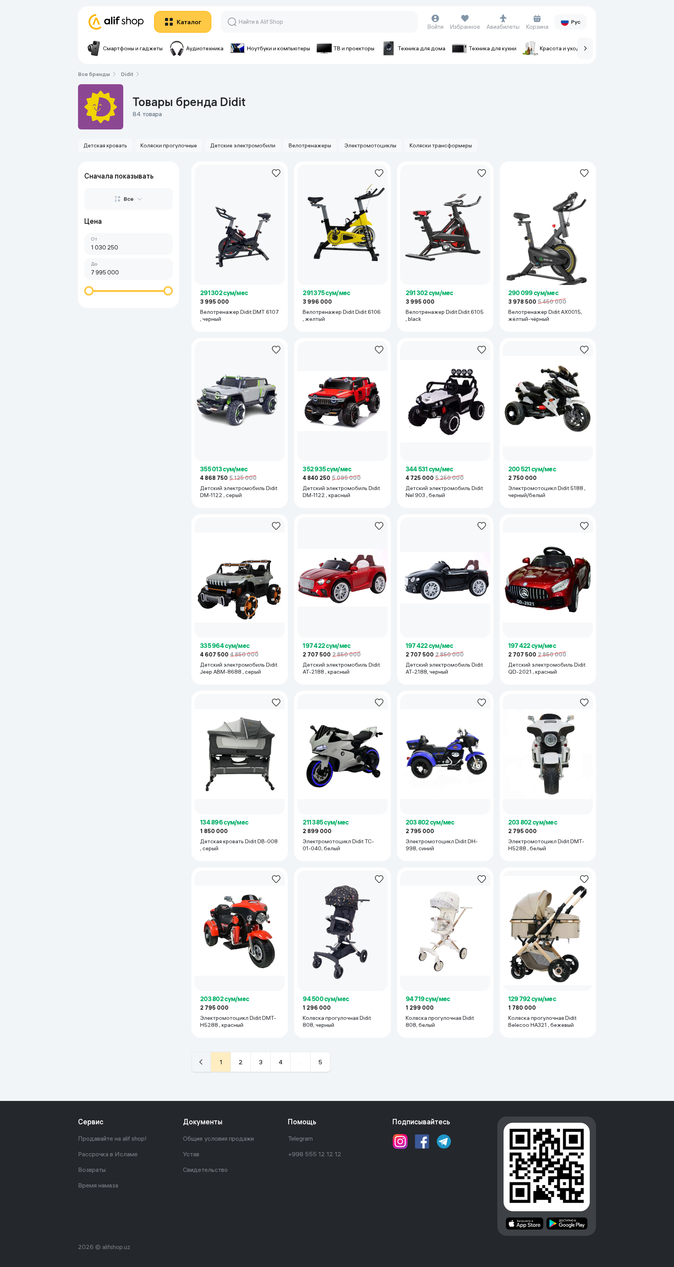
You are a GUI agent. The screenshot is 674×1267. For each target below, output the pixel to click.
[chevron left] (201, 1062)
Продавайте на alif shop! (112, 1138)
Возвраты (92, 1169)
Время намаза (98, 1185)
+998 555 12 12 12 (314, 1154)
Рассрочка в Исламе (108, 1154)
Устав (191, 1154)
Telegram (300, 1138)
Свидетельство (205, 1169)
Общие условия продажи (218, 1138)
